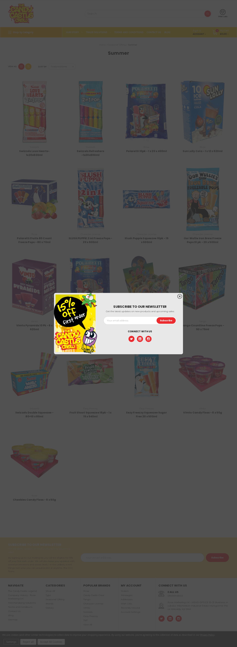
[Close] (179, 296)
